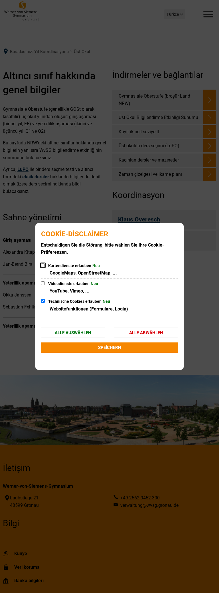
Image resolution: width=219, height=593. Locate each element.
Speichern (109, 347)
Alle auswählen (73, 332)
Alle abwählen (146, 332)
